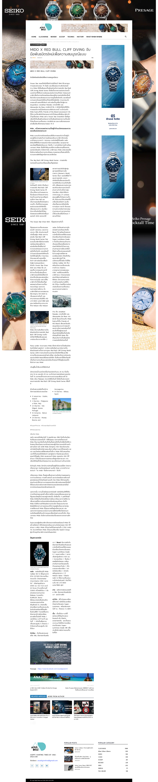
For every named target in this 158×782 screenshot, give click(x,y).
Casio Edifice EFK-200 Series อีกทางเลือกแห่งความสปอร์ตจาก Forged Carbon (39, 717)
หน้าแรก (32, 41)
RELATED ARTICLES (38, 696)
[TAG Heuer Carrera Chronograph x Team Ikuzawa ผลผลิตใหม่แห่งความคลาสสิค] (84, 707)
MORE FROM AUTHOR (56, 696)
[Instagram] (37, 766)
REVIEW (54, 37)
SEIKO (100, 754)
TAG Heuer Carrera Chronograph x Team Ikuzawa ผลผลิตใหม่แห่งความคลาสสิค (83, 717)
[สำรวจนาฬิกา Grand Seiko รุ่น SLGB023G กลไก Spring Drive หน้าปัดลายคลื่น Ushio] (113, 121)
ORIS (99, 765)
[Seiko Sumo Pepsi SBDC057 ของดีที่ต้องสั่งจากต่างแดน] (68, 768)
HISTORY (80, 37)
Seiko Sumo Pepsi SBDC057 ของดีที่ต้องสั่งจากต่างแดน (83, 766)
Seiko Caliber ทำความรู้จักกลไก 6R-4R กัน (84, 749)
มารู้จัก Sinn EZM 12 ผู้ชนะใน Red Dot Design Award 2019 (43, 689)
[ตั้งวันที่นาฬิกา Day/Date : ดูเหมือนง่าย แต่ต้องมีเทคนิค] (68, 759)
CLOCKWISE (43, 37)
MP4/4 (34, 57)
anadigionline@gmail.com (47, 760)
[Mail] (42, 766)
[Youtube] (47, 766)
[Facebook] (32, 766)
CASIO (100, 757)
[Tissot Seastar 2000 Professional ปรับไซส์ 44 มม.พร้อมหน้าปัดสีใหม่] (62, 707)
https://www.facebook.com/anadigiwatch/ (53, 669)
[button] (125, 37)
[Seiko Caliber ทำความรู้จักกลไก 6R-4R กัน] (68, 750)
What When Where (94, 37)
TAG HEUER (102, 771)
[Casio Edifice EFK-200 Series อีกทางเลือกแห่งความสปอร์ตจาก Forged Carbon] (40, 707)
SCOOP (62, 37)
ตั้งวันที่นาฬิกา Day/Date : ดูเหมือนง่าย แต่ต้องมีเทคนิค (83, 757)
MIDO (44, 45)
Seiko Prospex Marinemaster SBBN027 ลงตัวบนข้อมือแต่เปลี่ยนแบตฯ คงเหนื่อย (79, 689)
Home (33, 37)
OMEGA (100, 768)
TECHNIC (70, 37)
